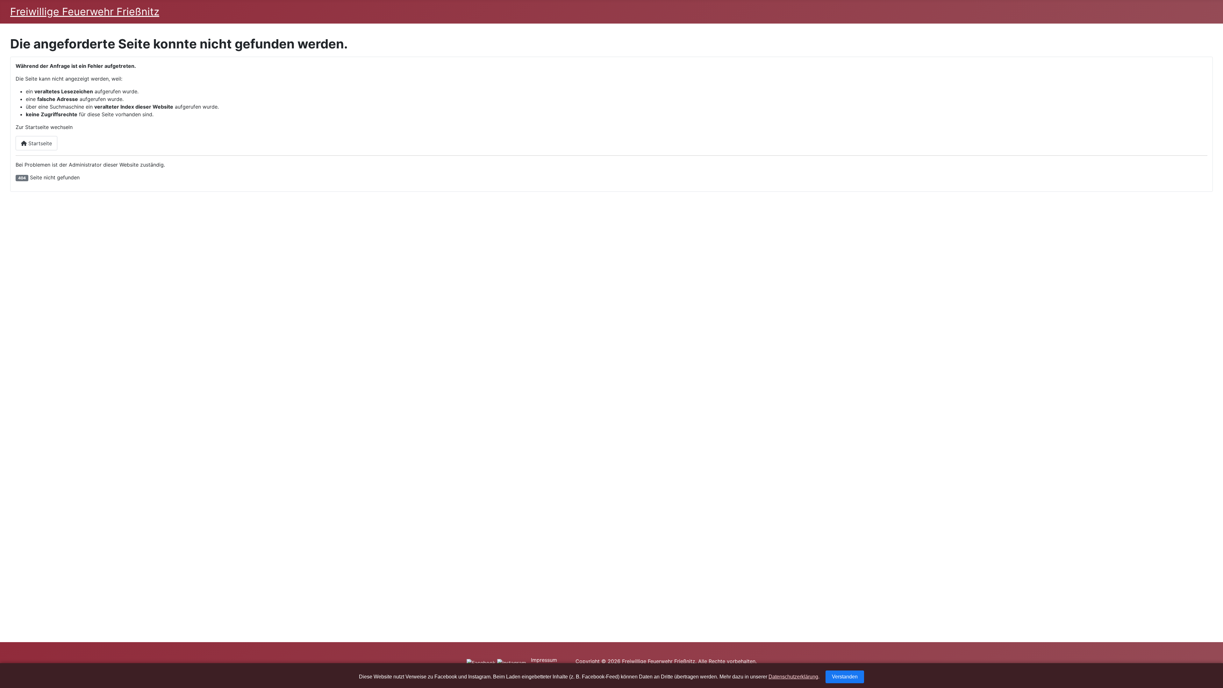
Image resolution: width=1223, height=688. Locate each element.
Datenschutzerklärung (793, 676)
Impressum (544, 660)
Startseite (39, 143)
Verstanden (845, 676)
